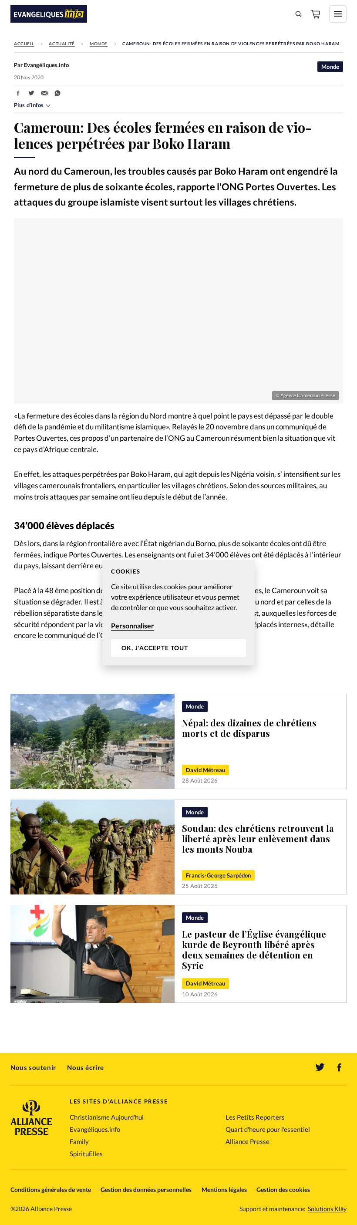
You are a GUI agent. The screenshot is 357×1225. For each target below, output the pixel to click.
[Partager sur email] (44, 93)
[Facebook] (340, 1067)
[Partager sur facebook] (18, 93)
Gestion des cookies (283, 1189)
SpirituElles (86, 1154)
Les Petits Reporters (255, 1117)
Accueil (24, 43)
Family (79, 1141)
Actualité (61, 43)
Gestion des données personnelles (146, 1189)
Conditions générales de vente (50, 1189)
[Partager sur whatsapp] (57, 93)
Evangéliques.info (95, 1129)
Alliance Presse (247, 1141)
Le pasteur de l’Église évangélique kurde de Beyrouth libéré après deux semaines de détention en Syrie (254, 949)
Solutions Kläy (327, 1209)
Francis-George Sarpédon (218, 875)
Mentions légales (224, 1189)
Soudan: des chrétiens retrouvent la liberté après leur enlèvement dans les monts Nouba (257, 838)
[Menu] (338, 14)
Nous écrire (85, 1067)
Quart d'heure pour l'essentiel (268, 1129)
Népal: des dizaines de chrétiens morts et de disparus (249, 728)
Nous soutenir (33, 1067)
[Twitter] (320, 1067)
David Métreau (205, 769)
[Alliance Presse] (31, 1136)
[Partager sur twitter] (31, 93)
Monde (99, 43)
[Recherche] (298, 14)
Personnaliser (132, 625)
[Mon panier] (316, 14)
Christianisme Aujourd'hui (107, 1117)
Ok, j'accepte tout (154, 647)
